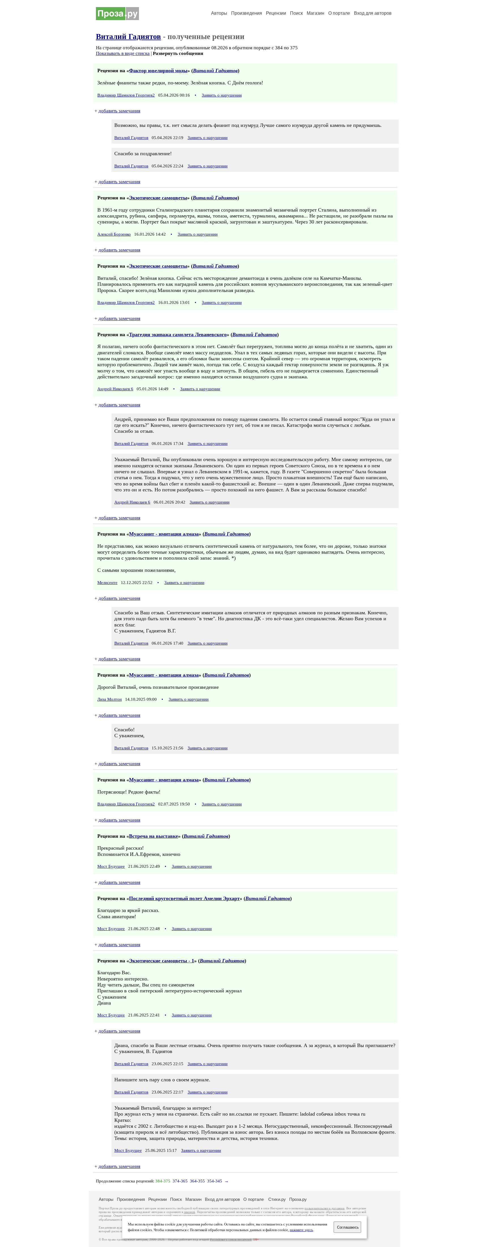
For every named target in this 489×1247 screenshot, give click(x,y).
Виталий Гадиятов (128, 36)
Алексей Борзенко (114, 234)
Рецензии (276, 13)
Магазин (315, 13)
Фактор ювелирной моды (158, 70)
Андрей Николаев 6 (115, 389)
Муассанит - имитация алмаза (164, 534)
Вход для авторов (373, 13)
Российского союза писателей (231, 1239)
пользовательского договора (324, 1208)
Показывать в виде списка (123, 53)
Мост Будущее (111, 866)
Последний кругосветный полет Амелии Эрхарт (184, 898)
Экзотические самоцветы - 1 (161, 961)
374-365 (180, 1181)
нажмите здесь (301, 1230)
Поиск (296, 13)
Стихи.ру (277, 1199)
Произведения (246, 13)
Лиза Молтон (109, 699)
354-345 (214, 1181)
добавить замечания (119, 111)
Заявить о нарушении (222, 95)
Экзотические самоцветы (158, 198)
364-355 (197, 1181)
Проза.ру (298, 1199)
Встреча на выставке (153, 836)
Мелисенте (107, 582)
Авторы (219, 13)
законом (189, 1212)
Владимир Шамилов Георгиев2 (126, 95)
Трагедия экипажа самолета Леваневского (178, 334)
